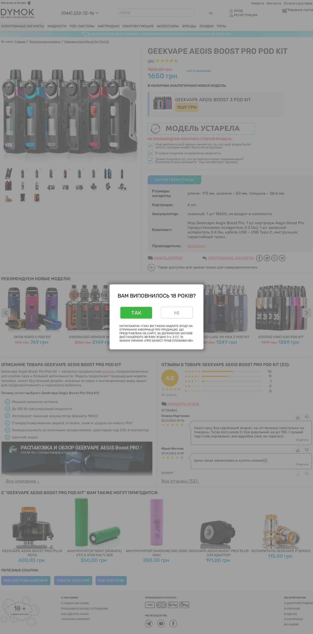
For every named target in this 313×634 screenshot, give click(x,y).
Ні (176, 313)
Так (136, 313)
